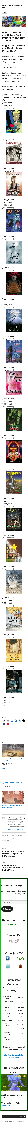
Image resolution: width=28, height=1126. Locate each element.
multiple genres (9, 838)
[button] (21, 1116)
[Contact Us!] (14, 941)
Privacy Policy (19, 1121)
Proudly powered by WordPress (10, 1123)
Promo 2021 (16, 838)
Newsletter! (14, 924)
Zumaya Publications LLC (8, 1121)
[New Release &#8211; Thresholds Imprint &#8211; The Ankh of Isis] (13, 750)
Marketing (4, 837)
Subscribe (7, 909)
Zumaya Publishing (9, 835)
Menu (4, 12)
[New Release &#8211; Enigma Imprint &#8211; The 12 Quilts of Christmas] (13, 797)
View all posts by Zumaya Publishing (17, 829)
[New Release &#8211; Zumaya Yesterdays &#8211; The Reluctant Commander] (13, 774)
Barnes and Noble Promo (15, 837)
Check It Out (5, 1106)
